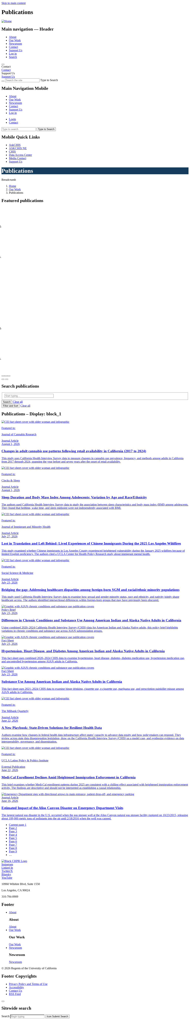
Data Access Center (20, 154)
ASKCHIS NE (18, 148)
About (12, 37)
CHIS (12, 151)
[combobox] (27, 1017)
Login (12, 119)
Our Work (15, 40)
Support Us (15, 50)
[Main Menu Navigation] (2, 64)
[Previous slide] (2, 379)
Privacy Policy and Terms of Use (28, 984)
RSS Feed (15, 994)
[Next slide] (6, 379)
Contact (13, 47)
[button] (2, 375)
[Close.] (2, 1001)
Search (13, 57)
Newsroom (15, 43)
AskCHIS (15, 144)
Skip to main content (13, 3)
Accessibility (16, 987)
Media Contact (17, 158)
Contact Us (15, 990)
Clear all (18, 401)
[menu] (95, 101)
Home (12, 186)
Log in (13, 53)
